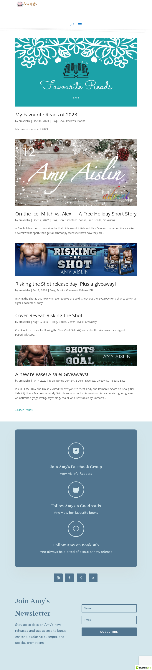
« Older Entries (24, 410)
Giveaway (72, 290)
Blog (54, 121)
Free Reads (94, 220)
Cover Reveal (76, 321)
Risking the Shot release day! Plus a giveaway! (65, 283)
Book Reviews (67, 121)
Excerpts (90, 380)
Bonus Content (68, 220)
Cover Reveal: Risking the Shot (48, 315)
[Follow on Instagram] (58, 577)
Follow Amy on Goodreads (76, 506)
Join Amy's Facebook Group (76, 467)
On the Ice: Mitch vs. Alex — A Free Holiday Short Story (76, 213)
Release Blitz (87, 290)
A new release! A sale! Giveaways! (51, 374)
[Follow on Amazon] (93, 577)
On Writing (109, 220)
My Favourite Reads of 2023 (46, 114)
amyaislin (24, 121)
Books (81, 121)
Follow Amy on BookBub (76, 545)
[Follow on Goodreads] (81, 577)
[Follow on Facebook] (69, 577)
